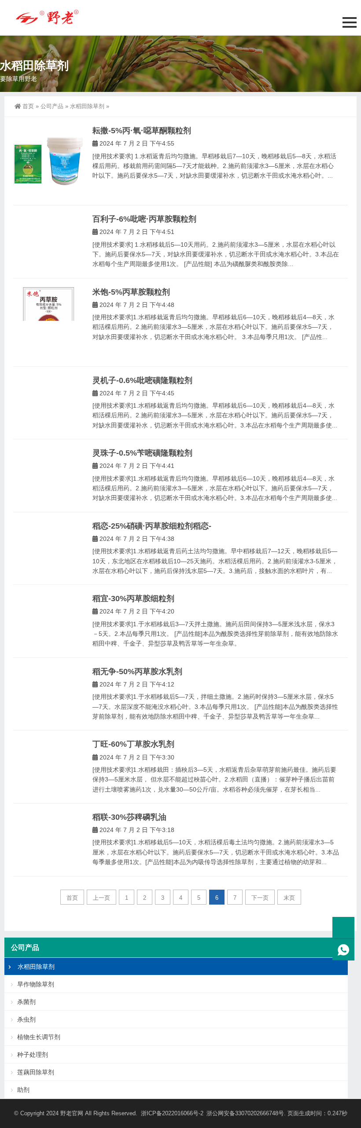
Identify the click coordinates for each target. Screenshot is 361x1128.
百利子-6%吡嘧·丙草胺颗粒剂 (144, 219)
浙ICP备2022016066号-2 (172, 1113)
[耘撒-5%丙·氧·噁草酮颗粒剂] (48, 161)
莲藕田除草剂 (35, 1072)
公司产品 (52, 106)
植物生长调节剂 (38, 1036)
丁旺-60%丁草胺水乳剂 (133, 744)
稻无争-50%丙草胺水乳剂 (137, 671)
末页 (289, 897)
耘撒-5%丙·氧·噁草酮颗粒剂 (141, 130)
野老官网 (71, 1113)
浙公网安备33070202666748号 (245, 1113)
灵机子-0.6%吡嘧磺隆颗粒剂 (142, 380)
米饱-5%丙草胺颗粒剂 (131, 292)
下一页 (260, 897)
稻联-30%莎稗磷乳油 (129, 817)
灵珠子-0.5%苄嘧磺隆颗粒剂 (142, 453)
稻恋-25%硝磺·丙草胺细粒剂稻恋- (151, 526)
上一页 (101, 897)
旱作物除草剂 (35, 984)
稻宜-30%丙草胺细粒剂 (133, 598)
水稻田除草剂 (87, 106)
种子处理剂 (32, 1054)
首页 (28, 106)
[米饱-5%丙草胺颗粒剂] (48, 322)
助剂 (23, 1089)
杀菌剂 (26, 1001)
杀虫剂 (26, 1019)
